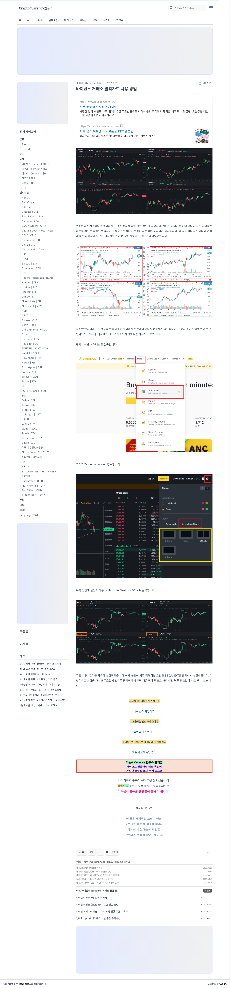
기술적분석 (27, 183)
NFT (24, 187)
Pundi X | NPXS (30, 353)
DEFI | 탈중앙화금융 (32, 447)
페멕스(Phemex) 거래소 (34, 168)
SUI (24, 395)
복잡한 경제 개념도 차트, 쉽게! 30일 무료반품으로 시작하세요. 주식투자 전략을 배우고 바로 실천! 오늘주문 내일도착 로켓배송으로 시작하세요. (144, 113)
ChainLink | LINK (31, 240)
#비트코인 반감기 (50, 695)
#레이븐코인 (38, 663)
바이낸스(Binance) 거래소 (90, 83)
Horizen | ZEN (30, 282)
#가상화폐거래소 (28, 689)
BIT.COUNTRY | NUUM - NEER (39, 471)
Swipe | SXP (28, 400)
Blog (24, 144)
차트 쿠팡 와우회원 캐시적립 (98, 107)
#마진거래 (25, 663)
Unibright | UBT (31, 414)
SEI (24, 386)
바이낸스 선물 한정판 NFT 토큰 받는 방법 (93, 871)
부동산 (83, 20)
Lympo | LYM (29, 296)
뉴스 (29, 20)
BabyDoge (28, 202)
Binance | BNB (30, 211)
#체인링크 (25, 684)
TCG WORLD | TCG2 (33, 495)
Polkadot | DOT (31, 343)
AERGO (26, 197)
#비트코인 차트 (27, 679)
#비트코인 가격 (27, 700)
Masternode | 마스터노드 (35, 452)
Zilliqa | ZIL (28, 442)
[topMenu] (211, 7)
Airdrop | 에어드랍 (32, 456)
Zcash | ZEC (29, 433)
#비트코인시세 (54, 663)
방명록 (120, 20)
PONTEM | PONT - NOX (35, 348)
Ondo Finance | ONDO (34, 329)
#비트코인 (61, 700)
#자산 (40, 668)
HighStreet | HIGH (32, 481)
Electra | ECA (29, 263)
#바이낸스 (50, 668)
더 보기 (207, 890)
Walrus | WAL (29, 428)
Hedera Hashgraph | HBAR (37, 277)
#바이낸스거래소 (45, 700)
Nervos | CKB (29, 320)
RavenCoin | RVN (32, 357)
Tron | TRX (28, 409)
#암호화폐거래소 (40, 705)
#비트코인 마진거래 (30, 674)
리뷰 (40, 20)
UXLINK (26, 419)
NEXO (25, 315)
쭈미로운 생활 (22, 983)
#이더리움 (55, 684)
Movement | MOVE (32, 306)
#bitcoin (46, 674)
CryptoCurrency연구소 (36, 8)
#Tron (23, 695)
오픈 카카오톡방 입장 (144, 752)
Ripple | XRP (29, 362)
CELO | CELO (29, 235)
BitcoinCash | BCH (32, 216)
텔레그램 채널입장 (144, 732)
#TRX (54, 705)
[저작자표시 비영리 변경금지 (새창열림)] (207, 853)
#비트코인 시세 (39, 684)
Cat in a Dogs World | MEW (37, 230)
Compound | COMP (33, 249)
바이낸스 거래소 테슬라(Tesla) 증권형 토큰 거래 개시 (98, 875)
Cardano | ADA (30, 221)
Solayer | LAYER (31, 376)
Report (26, 149)
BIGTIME (27, 207)
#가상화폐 (44, 689)
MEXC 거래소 (29, 178)
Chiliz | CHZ (29, 244)
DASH (25, 254)
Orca (24, 334)
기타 (24, 461)
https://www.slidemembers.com (99, 126)
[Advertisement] (115, 50)
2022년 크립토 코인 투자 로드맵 (144, 770)
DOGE (25, 258)
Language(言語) (29, 515)
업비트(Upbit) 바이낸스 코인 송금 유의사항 (94, 878)
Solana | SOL (29, 372)
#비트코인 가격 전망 (47, 679)
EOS (24, 273)
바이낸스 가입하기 (144, 711)
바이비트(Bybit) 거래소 (34, 173)
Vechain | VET (30, 423)
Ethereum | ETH (31, 268)
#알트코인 (25, 705)
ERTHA (26, 476)
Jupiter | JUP (29, 287)
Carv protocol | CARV (34, 225)
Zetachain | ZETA (32, 438)
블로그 (23, 139)
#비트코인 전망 (27, 668)
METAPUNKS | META (33, 485)
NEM (24, 310)
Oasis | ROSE (29, 324)
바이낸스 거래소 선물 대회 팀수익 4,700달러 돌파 (97, 882)
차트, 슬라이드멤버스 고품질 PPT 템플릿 (107, 131)
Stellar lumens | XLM (34, 390)
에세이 (107, 20)
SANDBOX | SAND (32, 490)
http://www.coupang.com (95, 101)
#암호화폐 (56, 689)
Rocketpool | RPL (32, 367)
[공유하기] (91, 852)
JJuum (223, 983)
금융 (95, 20)
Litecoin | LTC (30, 291)
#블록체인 (34, 695)
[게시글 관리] (100, 852)
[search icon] (171, 8)
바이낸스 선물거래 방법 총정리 (144, 766)
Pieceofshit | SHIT (32, 339)
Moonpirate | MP (31, 301)
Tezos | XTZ (29, 405)
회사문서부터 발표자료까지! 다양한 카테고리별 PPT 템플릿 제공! (117, 136)
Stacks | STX (29, 381)
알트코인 (53, 20)
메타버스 (69, 20)
